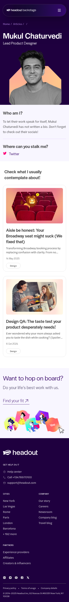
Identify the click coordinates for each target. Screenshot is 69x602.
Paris (6, 517)
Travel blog (45, 523)
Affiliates (8, 557)
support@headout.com (21, 482)
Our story (44, 501)
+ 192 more (10, 534)
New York (9, 501)
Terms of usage (28, 588)
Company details (49, 588)
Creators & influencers (17, 563)
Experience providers (16, 552)
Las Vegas (9, 506)
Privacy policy (9, 588)
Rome (6, 512)
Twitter (14, 154)
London (8, 523)
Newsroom (45, 512)
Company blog (48, 517)
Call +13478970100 (19, 477)
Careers (43, 506)
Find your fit (13, 401)
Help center (14, 471)
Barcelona (9, 528)
